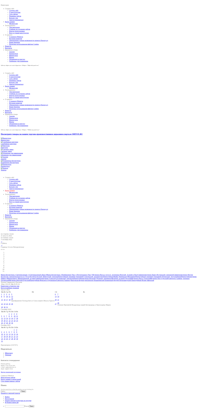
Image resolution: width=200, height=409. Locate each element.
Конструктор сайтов (8, 377)
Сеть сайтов (13, 14)
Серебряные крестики (8, 144)
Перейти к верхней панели (10, 393)
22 (2, 304)
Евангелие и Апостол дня (10, 286)
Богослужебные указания (10, 288)
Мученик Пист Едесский (159, 278)
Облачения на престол (17, 59)
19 (12, 299)
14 (58, 296)
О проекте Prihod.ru (16, 37)
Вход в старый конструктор (19, 33)
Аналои (12, 52)
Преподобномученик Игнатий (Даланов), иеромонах (93, 278)
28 (58, 303)
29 (2, 307)
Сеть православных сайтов (10, 381)
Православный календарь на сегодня (18, 400)
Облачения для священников (11, 155)
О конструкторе (14, 12)
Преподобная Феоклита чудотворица (43, 280)
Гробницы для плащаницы (18, 61)
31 (7, 307)
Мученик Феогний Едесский (19, 280)
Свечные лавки (6, 151)
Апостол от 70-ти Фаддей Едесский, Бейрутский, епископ (37, 277)
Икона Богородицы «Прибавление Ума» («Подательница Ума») (69, 275)
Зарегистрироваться (16, 20)
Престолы (4, 147)
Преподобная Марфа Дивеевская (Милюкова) (119, 277)
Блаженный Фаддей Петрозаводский (118, 280)
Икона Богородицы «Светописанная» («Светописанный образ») (24, 275)
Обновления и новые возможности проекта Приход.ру (28, 40)
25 (9, 304)
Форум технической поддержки (11, 372)
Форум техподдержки (17, 31)
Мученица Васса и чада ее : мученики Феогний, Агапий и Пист (115, 275)
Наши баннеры (14, 42)
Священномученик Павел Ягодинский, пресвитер (156, 275)
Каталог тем (13, 18)
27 (56, 304)
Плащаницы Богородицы (10, 162)
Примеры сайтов (15, 16)
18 (9, 300)
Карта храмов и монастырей (11, 379)
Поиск (26, 406)
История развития (15, 39)
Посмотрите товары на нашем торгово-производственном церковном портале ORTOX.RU (42, 134)
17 (7, 300)
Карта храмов (10, 22)
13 (56, 296)
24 (7, 304)
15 (2, 300)
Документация (14, 27)
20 (56, 300)
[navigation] (100, 401)
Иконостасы (13, 55)
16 (4, 300)
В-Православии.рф (11, 402)
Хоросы (3, 170)
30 (4, 307)
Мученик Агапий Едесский (121, 278)
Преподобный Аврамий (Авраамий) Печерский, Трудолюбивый (159, 277)
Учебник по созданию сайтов (19, 29)
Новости (8, 46)
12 (12, 296)
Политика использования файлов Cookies (24, 44)
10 (7, 296)
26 (12, 304)
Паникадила (13, 54)
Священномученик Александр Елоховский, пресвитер (54, 278)
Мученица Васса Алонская (140, 278)
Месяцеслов (13, 24)
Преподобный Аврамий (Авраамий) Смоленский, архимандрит (80, 277)
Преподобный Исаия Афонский (142, 280)
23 (4, 304)
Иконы (11, 57)
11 (9, 296)
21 (58, 300)
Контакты (8, 48)
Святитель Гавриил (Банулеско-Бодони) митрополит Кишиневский (80, 280)
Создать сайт (13, 10)
